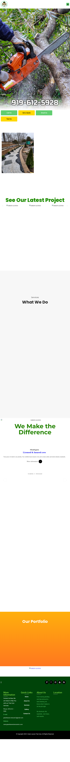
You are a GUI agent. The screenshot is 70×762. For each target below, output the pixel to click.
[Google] (64, 682)
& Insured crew (34, 452)
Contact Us (26, 713)
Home (27, 697)
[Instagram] (55, 682)
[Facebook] (47, 682)
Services (26, 705)
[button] (67, 4)
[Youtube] (59, 682)
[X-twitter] (51, 682)
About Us (27, 701)
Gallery (27, 709)
